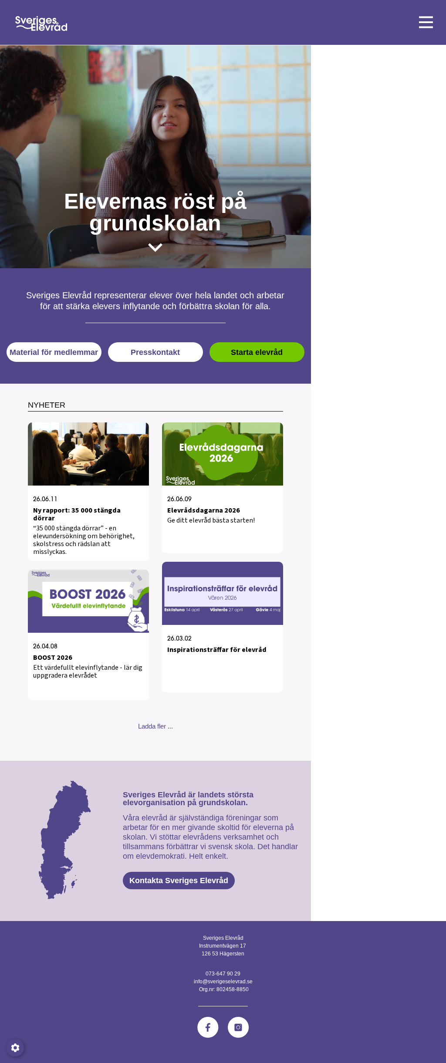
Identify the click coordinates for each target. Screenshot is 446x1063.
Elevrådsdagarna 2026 (203, 510)
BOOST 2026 (52, 657)
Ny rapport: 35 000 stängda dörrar (77, 514)
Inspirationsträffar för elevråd (217, 650)
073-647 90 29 (223, 974)
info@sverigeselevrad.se (223, 982)
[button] (155, 726)
